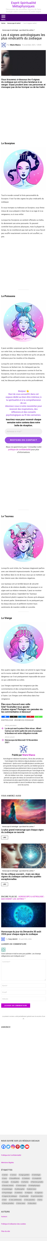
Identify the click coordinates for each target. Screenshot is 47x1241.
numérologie (8, 1189)
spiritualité (24, 1196)
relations (19, 1193)
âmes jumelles (9, 1203)
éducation (32, 1203)
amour (14, 1175)
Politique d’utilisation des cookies (13, 1224)
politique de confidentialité (19, 449)
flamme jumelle (37, 1182)
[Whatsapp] (39, 717)
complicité (37, 1178)
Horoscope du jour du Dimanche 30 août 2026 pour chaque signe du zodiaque (21, 932)
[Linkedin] (22, 717)
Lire (4, 837)
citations (27, 1178)
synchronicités (37, 1196)
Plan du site (5, 1231)
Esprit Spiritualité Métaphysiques (23, 4)
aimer (5, 1175)
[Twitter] (8, 1147)
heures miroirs (8, 1185)
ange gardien (24, 1175)
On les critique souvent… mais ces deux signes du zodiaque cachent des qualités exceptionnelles (21, 876)
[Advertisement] (23, 1054)
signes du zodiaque (24, 720)
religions (29, 1193)
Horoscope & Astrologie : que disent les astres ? (18, 826)
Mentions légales (7, 1162)
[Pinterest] (30, 717)
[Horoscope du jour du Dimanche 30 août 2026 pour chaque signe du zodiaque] (23, 915)
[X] (14, 717)
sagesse (39, 1193)
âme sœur (21, 1203)
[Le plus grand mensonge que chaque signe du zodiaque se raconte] (23, 811)
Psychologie (8, 1193)
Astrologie (7, 720)
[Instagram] (13, 1147)
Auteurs (4, 1216)
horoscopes (22, 1185)
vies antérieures (16, 1200)
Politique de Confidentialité (11, 1155)
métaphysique (35, 1185)
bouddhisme (15, 1178)
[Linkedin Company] (22, 1147)
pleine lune (32, 1189)
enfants (25, 1182)
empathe (16, 1182)
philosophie (20, 1189)
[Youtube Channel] (27, 1147)
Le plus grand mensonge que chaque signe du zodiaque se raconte (22, 831)
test (5, 1200)
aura (5, 1178)
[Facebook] (5, 717)
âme (40, 1200)
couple (6, 1182)
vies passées (30, 1200)
